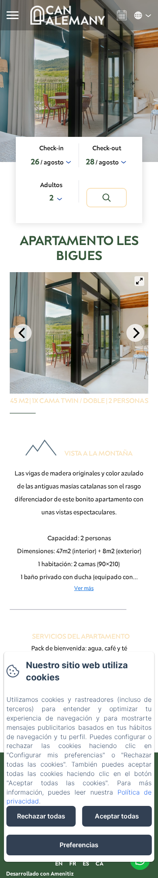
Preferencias (79, 845)
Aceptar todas (117, 816)
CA (99, 863)
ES (86, 863)
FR (72, 863)
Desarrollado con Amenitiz (40, 873)
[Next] (135, 333)
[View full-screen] (139, 281)
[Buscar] (106, 197)
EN (59, 863)
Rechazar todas (41, 816)
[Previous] (23, 333)
